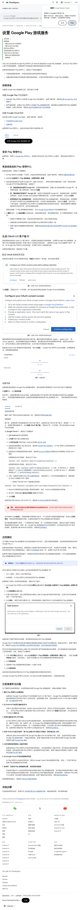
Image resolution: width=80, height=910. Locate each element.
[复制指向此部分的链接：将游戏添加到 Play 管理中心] (33, 167)
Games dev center (10, 8)
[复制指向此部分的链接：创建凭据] (12, 383)
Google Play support (60, 851)
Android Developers (8, 26)
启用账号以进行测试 (15, 753)
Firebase (5, 882)
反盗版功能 (48, 415)
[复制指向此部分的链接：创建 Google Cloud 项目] (25, 113)
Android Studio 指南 (34, 845)
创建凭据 (14, 701)
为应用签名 (43, 527)
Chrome (4, 879)
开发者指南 (31, 848)
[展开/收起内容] (10, 39)
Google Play (19, 26)
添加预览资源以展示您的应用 (50, 226)
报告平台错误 (58, 845)
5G (29, 834)
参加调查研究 (58, 855)
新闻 (3, 831)
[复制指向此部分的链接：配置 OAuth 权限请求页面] (26, 255)
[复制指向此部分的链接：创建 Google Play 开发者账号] (30, 95)
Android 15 (5, 851)
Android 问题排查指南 (29, 779)
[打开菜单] (3, 2)
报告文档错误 (58, 848)
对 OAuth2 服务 (43, 500)
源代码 (4, 828)
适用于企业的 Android (9, 822)
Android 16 (5, 848)
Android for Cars (59, 828)
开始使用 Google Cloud (14, 121)
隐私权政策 (31, 831)
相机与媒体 (31, 828)
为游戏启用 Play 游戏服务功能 (35, 791)
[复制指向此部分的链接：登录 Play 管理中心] (24, 152)
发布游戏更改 (63, 775)
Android (4, 819)
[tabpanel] (40, 141)
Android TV (57, 831)
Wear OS (57, 822)
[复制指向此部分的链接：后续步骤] (14, 787)
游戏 (29, 819)
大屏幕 (56, 819)
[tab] (6, 135)
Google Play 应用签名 (45, 446)
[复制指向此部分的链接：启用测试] (14, 537)
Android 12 (5, 861)
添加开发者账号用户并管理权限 (39, 107)
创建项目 (9, 124)
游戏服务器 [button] (18, 406)
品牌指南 (18, 895)
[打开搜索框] (53, 2)
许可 (12, 895)
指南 (40, 26)
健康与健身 (31, 825)
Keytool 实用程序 (45, 452)
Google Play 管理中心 (22, 156)
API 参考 (30, 851)
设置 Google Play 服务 (19, 740)
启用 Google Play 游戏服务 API (18, 141)
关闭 (62, 23)
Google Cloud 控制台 (45, 210)
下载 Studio (31, 855)
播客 (3, 837)
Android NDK (32, 858)
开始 (72, 23)
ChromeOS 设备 (59, 825)
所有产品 (5, 889)
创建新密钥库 (34, 476)
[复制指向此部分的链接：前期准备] (14, 85)
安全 (3, 825)
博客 (3, 834)
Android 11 (5, 864)
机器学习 (31, 822)
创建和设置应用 (68, 175)
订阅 (25, 900)
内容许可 (21, 799)
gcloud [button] (16, 135)
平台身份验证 (35, 550)
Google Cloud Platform (9, 885)
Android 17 (5, 845)
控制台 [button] (7, 135)
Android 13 (5, 858)
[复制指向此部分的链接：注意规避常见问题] (23, 684)
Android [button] (7, 406)
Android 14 (5, 855)
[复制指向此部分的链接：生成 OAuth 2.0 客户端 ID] (31, 236)
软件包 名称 (42, 442)
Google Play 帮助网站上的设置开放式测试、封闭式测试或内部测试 (34, 645)
